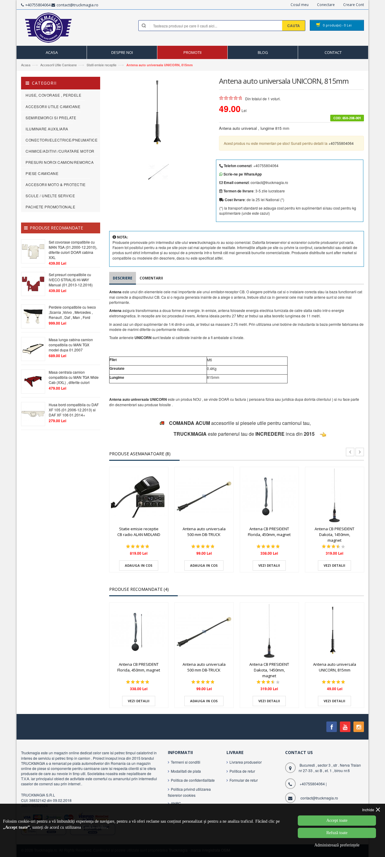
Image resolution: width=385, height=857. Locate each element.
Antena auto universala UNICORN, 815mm (159, 65)
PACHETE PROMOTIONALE (50, 206)
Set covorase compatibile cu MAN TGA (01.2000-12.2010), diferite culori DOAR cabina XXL (73, 249)
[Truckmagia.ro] (49, 29)
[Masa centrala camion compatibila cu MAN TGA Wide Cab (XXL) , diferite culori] (33, 380)
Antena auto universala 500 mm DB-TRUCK (204, 531)
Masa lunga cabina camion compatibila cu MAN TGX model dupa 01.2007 (71, 344)
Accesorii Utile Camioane (58, 64)
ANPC (176, 803)
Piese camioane (42, 173)
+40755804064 (38, 5)
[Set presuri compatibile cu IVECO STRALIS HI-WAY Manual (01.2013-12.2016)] (33, 283)
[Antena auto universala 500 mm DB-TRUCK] (204, 496)
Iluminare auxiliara (47, 128)
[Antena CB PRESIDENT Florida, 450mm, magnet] (269, 496)
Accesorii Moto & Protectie (55, 184)
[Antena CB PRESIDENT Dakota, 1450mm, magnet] (334, 496)
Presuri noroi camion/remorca (60, 162)
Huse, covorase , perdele (53, 95)
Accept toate (336, 820)
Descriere (122, 278)
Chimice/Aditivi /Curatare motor (60, 151)
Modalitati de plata (186, 771)
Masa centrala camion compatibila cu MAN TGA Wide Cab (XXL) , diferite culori (74, 377)
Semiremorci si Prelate (51, 117)
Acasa (25, 64)
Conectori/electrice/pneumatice (61, 139)
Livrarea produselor (245, 762)
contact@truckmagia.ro (77, 5)
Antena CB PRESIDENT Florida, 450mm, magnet (269, 531)
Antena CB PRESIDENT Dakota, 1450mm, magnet (334, 534)
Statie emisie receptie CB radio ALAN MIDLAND (138, 531)
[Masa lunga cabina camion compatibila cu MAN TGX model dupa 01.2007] (33, 348)
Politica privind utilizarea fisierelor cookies (189, 792)
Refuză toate (336, 833)
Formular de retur (243, 780)
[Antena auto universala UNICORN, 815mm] (334, 632)
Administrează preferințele (336, 845)
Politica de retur (242, 771)
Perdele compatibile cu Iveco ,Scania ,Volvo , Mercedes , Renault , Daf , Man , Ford (72, 312)
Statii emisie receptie (101, 64)
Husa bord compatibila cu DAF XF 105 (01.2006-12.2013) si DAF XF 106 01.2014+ (74, 409)
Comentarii (151, 278)
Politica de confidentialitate (193, 780)
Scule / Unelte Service (50, 195)
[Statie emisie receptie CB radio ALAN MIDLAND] (139, 496)
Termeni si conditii (185, 762)
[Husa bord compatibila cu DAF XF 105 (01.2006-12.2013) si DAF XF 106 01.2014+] (33, 413)
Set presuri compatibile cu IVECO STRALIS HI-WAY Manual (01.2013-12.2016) (71, 279)
